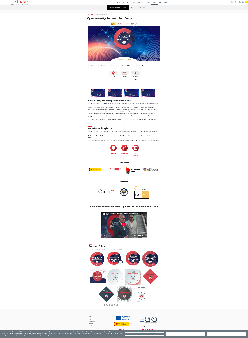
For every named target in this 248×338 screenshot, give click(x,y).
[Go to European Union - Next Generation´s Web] (124, 318)
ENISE (132, 7)
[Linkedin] (147, 330)
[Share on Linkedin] (107, 305)
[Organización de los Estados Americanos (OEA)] (151, 170)
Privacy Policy (91, 318)
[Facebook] (149, 330)
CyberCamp (142, 7)
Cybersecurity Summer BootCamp (118, 7)
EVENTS (154, 2)
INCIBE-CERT (126, 2)
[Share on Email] (117, 305)
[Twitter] (143, 330)
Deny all (185, 334)
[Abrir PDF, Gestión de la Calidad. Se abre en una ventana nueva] (154, 319)
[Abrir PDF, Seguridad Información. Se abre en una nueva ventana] (147, 319)
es (246, 2)
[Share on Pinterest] (112, 305)
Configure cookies (92, 321)
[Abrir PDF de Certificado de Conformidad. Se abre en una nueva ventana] (142, 319)
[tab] (98, 93)
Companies (147, 2)
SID (104, 7)
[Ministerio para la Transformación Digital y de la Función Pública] (97, 170)
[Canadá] (106, 192)
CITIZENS (133, 2)
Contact (90, 316)
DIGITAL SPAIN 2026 (163, 2)
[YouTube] (152, 330)
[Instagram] (145, 330)
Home (88, 14)
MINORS (140, 2)
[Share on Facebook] (104, 305)
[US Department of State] (124, 192)
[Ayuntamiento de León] (142, 188)
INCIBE (118, 2)
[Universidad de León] (133, 170)
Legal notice (91, 319)
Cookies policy (91, 323)
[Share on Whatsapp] (114, 305)
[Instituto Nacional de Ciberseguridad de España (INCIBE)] (115, 170)
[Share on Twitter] (109, 305)
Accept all (226, 334)
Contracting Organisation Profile (94, 326)
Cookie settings (144, 334)
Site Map (90, 324)
